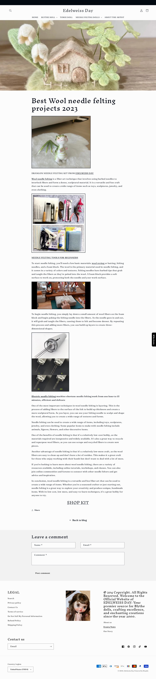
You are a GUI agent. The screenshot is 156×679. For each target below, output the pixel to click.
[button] (10, 10)
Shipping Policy (15, 625)
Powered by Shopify (141, 671)
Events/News (109, 627)
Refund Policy (14, 621)
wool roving (98, 263)
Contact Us (13, 607)
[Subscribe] (51, 646)
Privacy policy (14, 603)
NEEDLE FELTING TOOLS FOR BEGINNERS (55, 257)
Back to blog (79, 520)
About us (107, 622)
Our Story (108, 631)
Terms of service (15, 612)
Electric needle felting (44, 396)
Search (11, 598)
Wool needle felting (42, 179)
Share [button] (37, 510)
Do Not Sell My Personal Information (25, 616)
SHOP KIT (78, 502)
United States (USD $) (19, 669)
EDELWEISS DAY (84, 173)
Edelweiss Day (129, 671)
